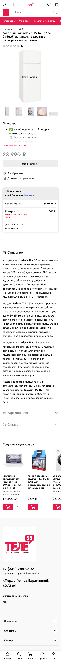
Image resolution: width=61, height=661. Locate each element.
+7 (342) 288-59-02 (18, 568)
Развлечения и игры (44, 20)
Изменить (29, 195)
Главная (7, 29)
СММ (20, 29)
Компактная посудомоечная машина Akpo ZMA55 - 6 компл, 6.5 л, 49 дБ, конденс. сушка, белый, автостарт (12, 484)
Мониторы (24, 20)
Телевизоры (9, 20)
